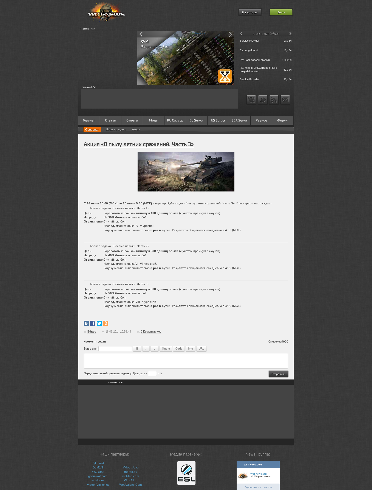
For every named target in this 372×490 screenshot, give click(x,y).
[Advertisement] (106, 58)
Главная (89, 120)
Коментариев (151, 331)
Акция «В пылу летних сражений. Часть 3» (139, 143)
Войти (281, 12)
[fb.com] (92, 323)
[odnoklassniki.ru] (105, 323)
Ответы (132, 120)
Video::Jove (131, 467)
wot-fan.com (130, 476)
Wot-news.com (258, 474)
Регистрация (250, 12)
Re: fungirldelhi (249, 50)
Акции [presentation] (136, 129)
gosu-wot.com (97, 476)
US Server (218, 120)
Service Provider (249, 40)
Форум (282, 120)
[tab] (92, 129)
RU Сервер (175, 120)
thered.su (130, 471)
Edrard (91, 331)
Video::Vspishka (98, 484)
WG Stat (98, 471)
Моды (153, 120)
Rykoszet (97, 463)
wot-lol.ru (97, 480)
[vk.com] (86, 323)
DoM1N (98, 467)
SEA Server (240, 120)
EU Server (196, 120)
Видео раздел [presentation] (116, 129)
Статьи (110, 120)
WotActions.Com (130, 484)
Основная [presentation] (92, 129)
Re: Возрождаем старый (255, 60)
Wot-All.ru (130, 480)
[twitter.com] (99, 323)
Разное (261, 120)
